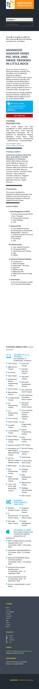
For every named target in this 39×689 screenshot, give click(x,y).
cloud (22, 37)
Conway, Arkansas (12, 171)
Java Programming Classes (13, 471)
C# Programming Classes (13, 405)
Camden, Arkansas (19, 178)
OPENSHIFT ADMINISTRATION (19, 550)
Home (8, 37)
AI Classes (11, 372)
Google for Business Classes (25, 510)
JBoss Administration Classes (13, 479)
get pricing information (19, 116)
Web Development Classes (26, 477)
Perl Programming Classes (26, 424)
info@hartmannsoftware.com (21, 651)
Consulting (9, 616)
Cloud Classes (13, 422)
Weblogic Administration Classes (27, 490)
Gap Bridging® (10, 611)
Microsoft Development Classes (26, 384)
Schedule (8, 614)
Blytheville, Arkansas (13, 180)
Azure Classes (13, 389)
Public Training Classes (22, 89)
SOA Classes (26, 457)
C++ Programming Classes (13, 413)
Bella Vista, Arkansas (20, 167)
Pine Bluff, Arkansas (20, 169)
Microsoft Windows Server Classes (27, 405)
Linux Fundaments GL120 (17, 577)
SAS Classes (26, 445)
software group (19, 680)
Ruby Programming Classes (26, 439)
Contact (8, 624)
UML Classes (26, 466)
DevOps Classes (13, 445)
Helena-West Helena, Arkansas (17, 161)
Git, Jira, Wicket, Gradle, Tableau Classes (13, 460)
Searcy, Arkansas (19, 173)
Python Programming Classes (26, 432)
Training (15, 37)
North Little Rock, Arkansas (15, 163)
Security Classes (27, 448)
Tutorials (8, 618)
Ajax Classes (12, 376)
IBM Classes (12, 466)
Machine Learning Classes (25, 371)
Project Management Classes (26, 523)
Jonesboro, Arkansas (13, 175)
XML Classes (26, 496)
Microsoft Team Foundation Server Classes (27, 397)
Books (7, 626)
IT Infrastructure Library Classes (13, 516)
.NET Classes (12, 363)
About (7, 622)
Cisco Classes (13, 418)
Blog (7, 620)
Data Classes (12, 436)
